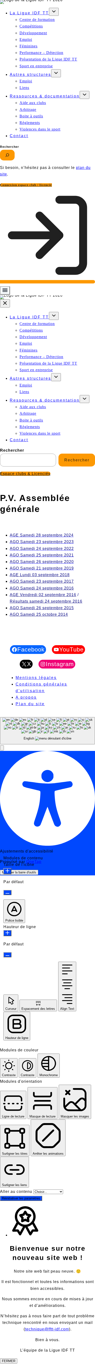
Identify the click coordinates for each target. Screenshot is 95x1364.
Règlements (29, 123)
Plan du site (30, 704)
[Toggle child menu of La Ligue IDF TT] (54, 12)
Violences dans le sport (39, 129)
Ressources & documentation (45, 96)
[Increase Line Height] (7, 933)
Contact (19, 136)
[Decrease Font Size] (7, 892)
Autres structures (30, 74)
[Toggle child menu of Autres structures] (56, 73)
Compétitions (31, 26)
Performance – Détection (41, 53)
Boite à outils (31, 116)
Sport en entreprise (36, 66)
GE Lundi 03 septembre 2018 (41, 575)
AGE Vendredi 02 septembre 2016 (43, 595)
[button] (2, 747)
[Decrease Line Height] (7, 954)
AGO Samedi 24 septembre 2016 (42, 588)
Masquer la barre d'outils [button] (19, 872)
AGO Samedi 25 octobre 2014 (39, 614)
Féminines (28, 46)
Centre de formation (37, 20)
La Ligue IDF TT (29, 13)
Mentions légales (36, 678)
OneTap (33, 862)
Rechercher (9, 147)
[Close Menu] (5, 303)
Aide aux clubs (32, 103)
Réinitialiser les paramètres (21, 1198)
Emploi (25, 39)
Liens (24, 88)
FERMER (8, 1361)
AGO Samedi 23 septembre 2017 (42, 581)
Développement (33, 33)
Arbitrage (27, 109)
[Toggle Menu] (5, 290)
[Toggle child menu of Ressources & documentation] (84, 95)
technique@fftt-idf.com (47, 1329)
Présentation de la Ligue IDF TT (48, 59)
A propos (26, 697)
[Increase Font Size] (7, 871)
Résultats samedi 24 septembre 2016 (46, 601)
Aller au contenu (16, 1191)
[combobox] (47, 731)
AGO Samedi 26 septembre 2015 (42, 608)
